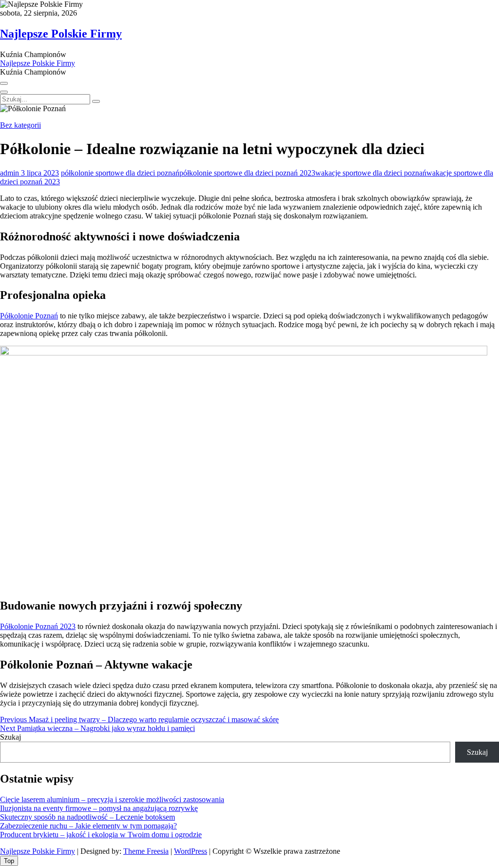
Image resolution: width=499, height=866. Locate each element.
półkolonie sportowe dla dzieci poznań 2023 (247, 173)
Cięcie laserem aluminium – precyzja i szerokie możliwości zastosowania (112, 799)
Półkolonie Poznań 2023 (38, 626)
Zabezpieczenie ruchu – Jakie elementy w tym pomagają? (88, 826)
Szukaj (10, 737)
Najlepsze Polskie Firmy (61, 33)
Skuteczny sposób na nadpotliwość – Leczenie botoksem (87, 817)
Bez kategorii (20, 125)
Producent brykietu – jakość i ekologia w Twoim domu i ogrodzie (101, 834)
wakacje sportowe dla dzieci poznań (370, 173)
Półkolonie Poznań (29, 316)
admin (9, 173)
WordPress (190, 851)
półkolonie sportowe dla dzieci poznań (120, 173)
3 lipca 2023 (39, 173)
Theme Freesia (146, 851)
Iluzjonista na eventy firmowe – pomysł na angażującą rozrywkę (99, 808)
